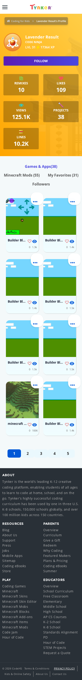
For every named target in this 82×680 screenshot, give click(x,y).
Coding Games (14, 586)
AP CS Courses (55, 617)
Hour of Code (13, 637)
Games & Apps (41, 166)
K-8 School (51, 627)
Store (6, 571)
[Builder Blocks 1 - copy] (59, 399)
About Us (9, 535)
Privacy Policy (64, 668)
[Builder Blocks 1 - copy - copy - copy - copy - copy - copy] (59, 277)
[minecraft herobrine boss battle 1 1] (22, 399)
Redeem (49, 545)
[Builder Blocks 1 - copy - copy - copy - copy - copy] (22, 338)
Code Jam (10, 632)
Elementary (52, 601)
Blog (5, 530)
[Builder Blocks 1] (22, 216)
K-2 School (51, 622)
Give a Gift (51, 540)
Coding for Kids (20, 21)
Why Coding (53, 550)
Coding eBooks (14, 566)
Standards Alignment (60, 632)
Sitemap (9, 560)
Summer (50, 571)
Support (8, 540)
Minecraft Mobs (15, 606)
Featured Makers (57, 555)
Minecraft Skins (15, 596)
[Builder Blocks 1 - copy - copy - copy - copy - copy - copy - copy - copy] (22, 277)
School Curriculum (58, 591)
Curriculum (52, 535)
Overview (50, 530)
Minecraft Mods (22, 175)
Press (6, 545)
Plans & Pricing (55, 560)
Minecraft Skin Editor (19, 601)
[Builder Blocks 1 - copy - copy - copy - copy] (59, 338)
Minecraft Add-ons (17, 617)
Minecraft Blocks (15, 611)
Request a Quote (57, 653)
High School (53, 611)
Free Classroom (55, 596)
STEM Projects (54, 647)
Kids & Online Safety (18, 674)
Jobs (5, 550)
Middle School (55, 606)
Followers (41, 184)
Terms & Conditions (36, 668)
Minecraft (10, 591)
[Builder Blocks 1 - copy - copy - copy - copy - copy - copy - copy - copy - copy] (59, 216)
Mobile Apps (12, 555)
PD (45, 637)
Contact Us (59, 674)
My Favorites (63, 175)
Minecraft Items (15, 622)
